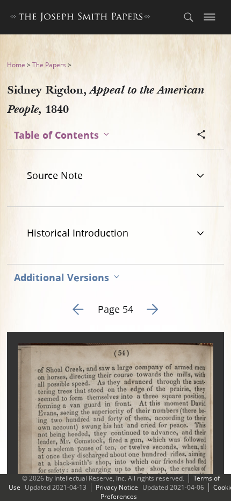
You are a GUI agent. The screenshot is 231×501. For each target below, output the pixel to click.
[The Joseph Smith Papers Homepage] (80, 18)
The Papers (49, 64)
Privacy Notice (117, 487)
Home (16, 64)
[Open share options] (201, 135)
